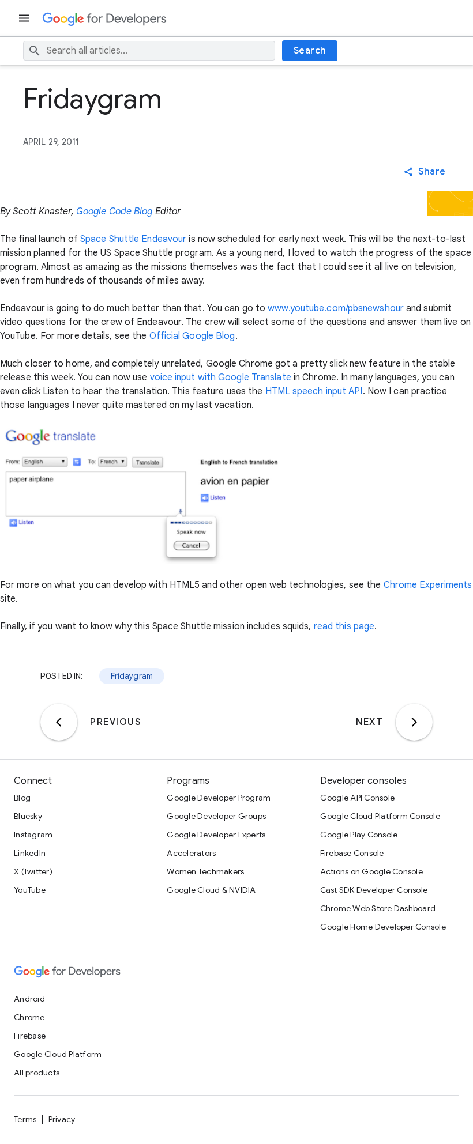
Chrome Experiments (428, 585)
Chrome (29, 1017)
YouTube (30, 890)
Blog (22, 797)
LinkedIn (30, 853)
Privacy (62, 1119)
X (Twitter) (33, 871)
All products (36, 1072)
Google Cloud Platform (58, 1054)
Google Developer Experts (216, 834)
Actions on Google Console (371, 871)
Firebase (30, 1035)
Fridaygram (132, 676)
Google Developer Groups (216, 816)
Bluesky (28, 816)
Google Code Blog (114, 211)
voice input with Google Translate (220, 377)
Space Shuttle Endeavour (133, 239)
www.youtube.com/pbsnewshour (336, 308)
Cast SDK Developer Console (374, 890)
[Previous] (58, 722)
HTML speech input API (314, 391)
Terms (25, 1119)
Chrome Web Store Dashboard (378, 908)
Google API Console (357, 797)
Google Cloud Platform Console (380, 816)
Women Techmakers (205, 871)
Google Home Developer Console (383, 927)
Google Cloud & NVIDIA (211, 890)
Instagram (33, 834)
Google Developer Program (219, 797)
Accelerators (191, 853)
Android (29, 999)
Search (310, 50)
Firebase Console (352, 853)
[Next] (414, 722)
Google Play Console (359, 834)
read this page (344, 626)
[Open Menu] (25, 18)
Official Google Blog (192, 336)
